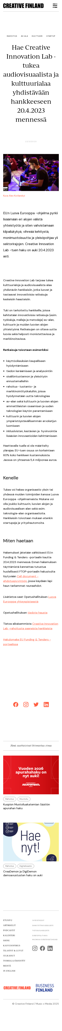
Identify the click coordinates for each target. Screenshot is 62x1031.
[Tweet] (36, 705)
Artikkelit (9, 925)
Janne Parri (51, 1011)
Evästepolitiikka (40, 936)
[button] (55, 6)
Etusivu (7, 920)
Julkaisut (9, 956)
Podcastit (9, 930)
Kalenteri (9, 935)
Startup (50, 36)
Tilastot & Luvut (13, 951)
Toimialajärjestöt (14, 961)
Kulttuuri (37, 36)
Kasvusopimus (11, 946)
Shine (6, 940)
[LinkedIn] (46, 705)
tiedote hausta (37, 613)
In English (9, 971)
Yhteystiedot (38, 920)
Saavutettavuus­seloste (43, 925)
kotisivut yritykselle (29, 1007)
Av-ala (24, 36)
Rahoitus (12, 36)
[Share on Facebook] (15, 705)
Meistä (7, 966)
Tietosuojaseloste (40, 930)
